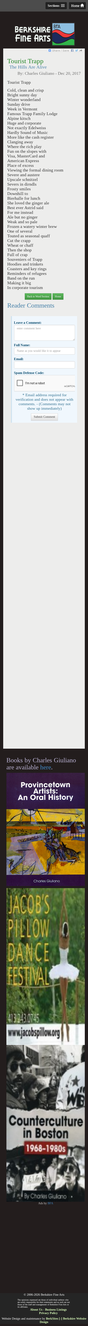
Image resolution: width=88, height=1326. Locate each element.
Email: (18, 359)
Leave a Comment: (27, 322)
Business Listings (56, 1309)
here (45, 767)
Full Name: (22, 345)
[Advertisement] (44, 588)
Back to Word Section (38, 296)
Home (75, 5)
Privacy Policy (48, 1313)
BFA (50, 1203)
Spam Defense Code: (29, 373)
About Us (36, 1309)
